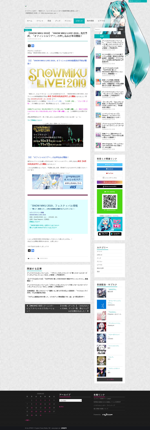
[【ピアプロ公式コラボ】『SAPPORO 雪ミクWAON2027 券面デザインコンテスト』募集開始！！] (98, 69)
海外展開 (90, 21)
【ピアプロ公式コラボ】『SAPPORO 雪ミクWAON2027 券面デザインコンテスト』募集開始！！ (112, 70)
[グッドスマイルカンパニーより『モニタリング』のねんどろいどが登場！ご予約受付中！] (98, 93)
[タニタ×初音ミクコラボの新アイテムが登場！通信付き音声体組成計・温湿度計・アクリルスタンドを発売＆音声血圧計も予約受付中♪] (98, 56)
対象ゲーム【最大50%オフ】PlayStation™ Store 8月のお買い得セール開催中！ (112, 135)
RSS (61, 407)
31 (40, 415)
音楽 (49, 21)
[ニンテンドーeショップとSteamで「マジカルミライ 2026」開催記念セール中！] (98, 115)
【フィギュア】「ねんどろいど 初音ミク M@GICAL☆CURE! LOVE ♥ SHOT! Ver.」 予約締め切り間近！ (113, 104)
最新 (102, 36)
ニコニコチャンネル (110, 178)
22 (31, 411)
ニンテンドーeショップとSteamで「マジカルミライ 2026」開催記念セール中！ (111, 115)
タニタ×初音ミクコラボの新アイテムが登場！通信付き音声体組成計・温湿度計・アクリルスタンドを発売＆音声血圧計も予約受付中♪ (113, 58)
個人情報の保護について (101, 408)
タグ (117, 36)
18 (45, 408)
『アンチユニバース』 (114, 323)
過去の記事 (100, 268)
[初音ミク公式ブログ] (45, 6)
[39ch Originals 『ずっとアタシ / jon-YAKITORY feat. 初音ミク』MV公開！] (98, 145)
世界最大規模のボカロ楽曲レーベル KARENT (107, 402)
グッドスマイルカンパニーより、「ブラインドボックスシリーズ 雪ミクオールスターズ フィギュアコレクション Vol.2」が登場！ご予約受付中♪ (57, 274)
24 (40, 411)
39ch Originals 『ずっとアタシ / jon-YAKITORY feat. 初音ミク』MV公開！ (113, 145)
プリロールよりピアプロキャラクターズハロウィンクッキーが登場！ (113, 125)
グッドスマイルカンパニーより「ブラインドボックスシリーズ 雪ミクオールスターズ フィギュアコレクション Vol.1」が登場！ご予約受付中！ (57, 286)
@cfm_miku (110, 164)
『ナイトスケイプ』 (114, 346)
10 (40, 404)
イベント (39, 21)
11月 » (28, 420)
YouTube (110, 173)
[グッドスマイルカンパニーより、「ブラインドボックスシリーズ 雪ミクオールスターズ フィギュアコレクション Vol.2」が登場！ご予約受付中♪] (98, 42)
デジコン (68, 21)
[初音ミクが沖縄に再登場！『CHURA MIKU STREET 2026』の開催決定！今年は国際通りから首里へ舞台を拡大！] (98, 81)
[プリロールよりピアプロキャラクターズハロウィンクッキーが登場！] (98, 125)
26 (49, 411)
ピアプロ (101, 21)
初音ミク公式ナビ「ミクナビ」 (110, 216)
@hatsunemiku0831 (110, 186)
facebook (110, 169)
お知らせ (79, 21)
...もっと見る (110, 379)
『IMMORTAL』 (112, 289)
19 (49, 408)
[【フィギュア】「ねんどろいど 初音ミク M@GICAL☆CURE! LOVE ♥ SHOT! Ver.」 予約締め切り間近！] (98, 103)
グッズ (57, 21)
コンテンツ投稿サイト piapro (102, 398)
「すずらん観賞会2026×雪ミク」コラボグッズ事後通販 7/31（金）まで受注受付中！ (56, 297)
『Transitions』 (112, 312)
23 (36, 411)
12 (49, 404)
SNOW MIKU (44, 258)
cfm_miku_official (110, 182)
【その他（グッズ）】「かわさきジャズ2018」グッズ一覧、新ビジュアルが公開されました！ (74, 308)
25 (45, 411)
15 (31, 408)
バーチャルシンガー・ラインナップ (104, 405)
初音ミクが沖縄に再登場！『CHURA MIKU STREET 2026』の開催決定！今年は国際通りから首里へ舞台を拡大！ (113, 82)
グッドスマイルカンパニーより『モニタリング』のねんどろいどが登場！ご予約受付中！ (113, 93)
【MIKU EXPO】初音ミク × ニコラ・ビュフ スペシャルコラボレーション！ (40, 308)
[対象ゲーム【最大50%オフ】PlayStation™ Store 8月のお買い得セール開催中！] (98, 135)
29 (31, 415)
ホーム (29, 21)
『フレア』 (111, 357)
